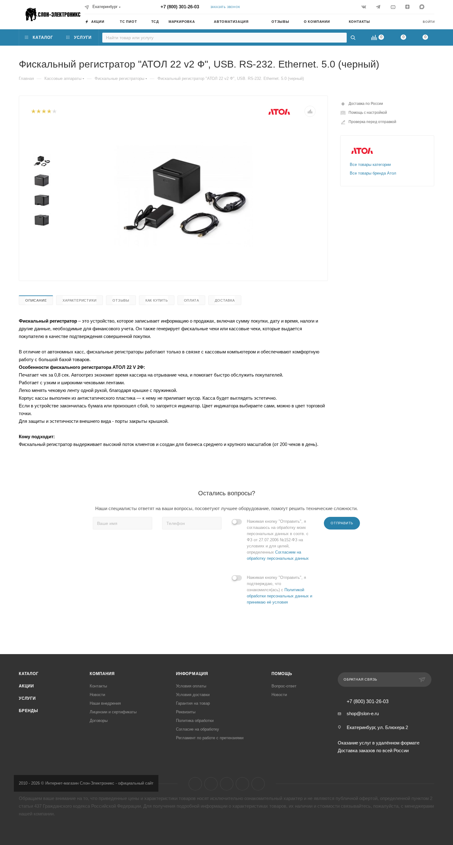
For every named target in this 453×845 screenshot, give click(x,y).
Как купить (156, 300)
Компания (102, 673)
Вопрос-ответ (283, 686)
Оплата (191, 300)
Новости (97, 694)
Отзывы (120, 300)
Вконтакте (195, 783)
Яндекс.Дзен (242, 783)
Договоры (99, 720)
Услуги (27, 698)
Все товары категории (370, 164)
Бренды (28, 710)
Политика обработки (195, 720)
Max (258, 783)
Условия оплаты (191, 686)
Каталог (29, 673)
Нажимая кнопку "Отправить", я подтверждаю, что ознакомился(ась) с (279, 589)
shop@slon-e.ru (363, 713)
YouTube (226, 783)
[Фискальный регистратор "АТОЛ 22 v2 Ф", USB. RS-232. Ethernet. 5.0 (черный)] (183, 194)
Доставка (225, 300)
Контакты (98, 686)
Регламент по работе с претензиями (209, 738)
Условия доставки (193, 694)
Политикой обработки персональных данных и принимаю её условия (279, 595)
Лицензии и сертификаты (113, 712)
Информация (192, 673)
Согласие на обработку (197, 729)
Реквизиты (185, 712)
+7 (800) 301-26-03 (180, 6)
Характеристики (79, 300)
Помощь (281, 673)
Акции (26, 686)
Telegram (211, 783)
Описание (36, 300)
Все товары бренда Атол (373, 173)
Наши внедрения (105, 703)
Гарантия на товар (193, 703)
